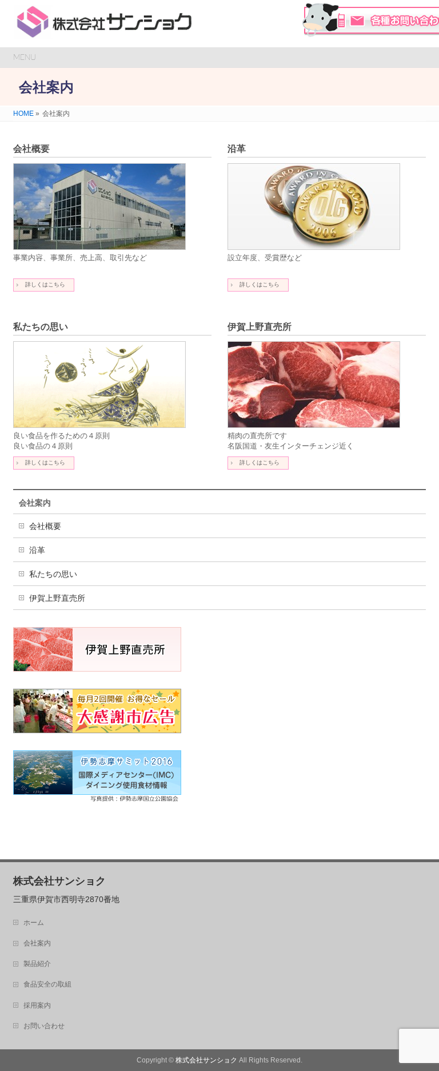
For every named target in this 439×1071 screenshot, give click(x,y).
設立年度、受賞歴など (265, 257)
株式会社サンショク (206, 1060)
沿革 (237, 148)
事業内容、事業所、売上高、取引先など (80, 257)
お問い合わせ (44, 1026)
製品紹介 (37, 964)
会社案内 (35, 502)
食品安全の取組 (47, 984)
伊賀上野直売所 (260, 327)
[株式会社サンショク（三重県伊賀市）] (104, 26)
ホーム (33, 923)
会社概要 (31, 148)
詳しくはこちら (45, 284)
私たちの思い (40, 327)
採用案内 (37, 1005)
